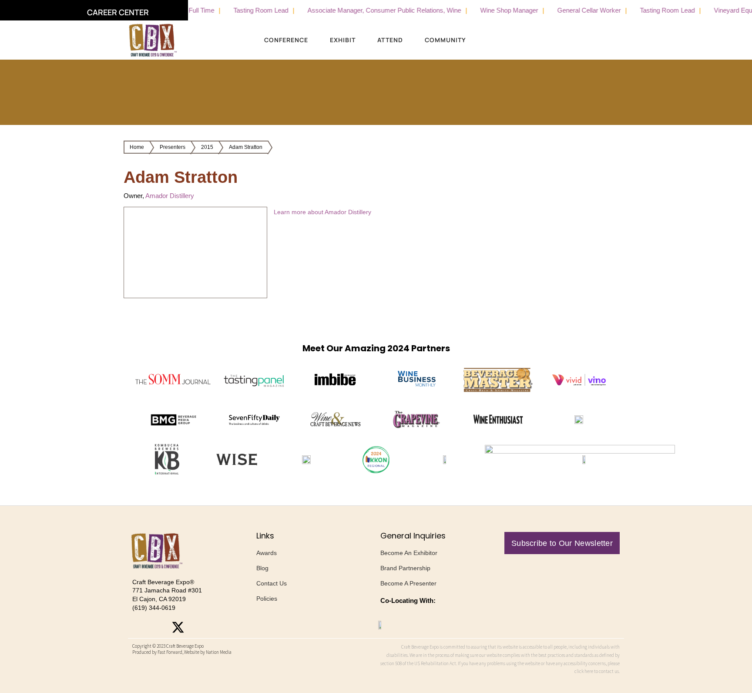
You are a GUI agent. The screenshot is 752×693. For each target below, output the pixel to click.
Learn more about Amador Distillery (322, 212)
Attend (390, 40)
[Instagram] (138, 627)
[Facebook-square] (158, 627)
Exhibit (343, 40)
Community (445, 40)
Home (137, 147)
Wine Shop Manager (492, 10)
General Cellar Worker (572, 10)
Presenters (172, 147)
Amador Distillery (169, 195)
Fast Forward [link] (170, 652)
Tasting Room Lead (243, 10)
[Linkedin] (197, 627)
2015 (207, 147)
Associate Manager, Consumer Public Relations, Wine (367, 10)
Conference (286, 40)
